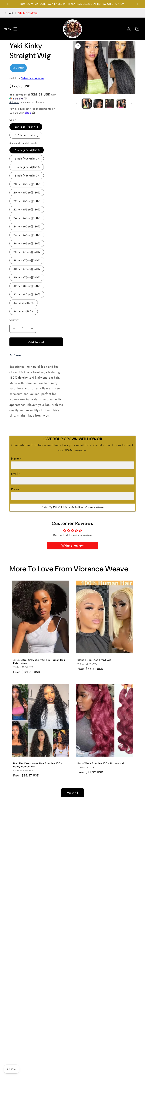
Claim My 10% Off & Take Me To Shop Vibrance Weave (72, 507)
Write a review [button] (72, 545)
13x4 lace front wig (25, 127)
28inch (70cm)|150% (26, 252)
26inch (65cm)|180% (26, 243)
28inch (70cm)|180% (26, 260)
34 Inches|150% (23, 303)
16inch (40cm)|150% (26, 150)
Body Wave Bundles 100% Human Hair (101, 763)
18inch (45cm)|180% (26, 175)
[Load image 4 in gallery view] (121, 103)
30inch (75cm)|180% (26, 277)
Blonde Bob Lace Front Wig (94, 660)
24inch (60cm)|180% (26, 226)
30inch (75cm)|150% (26, 269)
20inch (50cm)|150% (26, 184)
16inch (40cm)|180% (26, 158)
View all (72, 793)
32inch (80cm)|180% (26, 294)
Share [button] (17, 355)
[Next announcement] (137, 4)
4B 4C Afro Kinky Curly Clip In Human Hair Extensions (39, 662)
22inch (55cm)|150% (26, 201)
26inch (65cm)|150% (26, 235)
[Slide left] (76, 103)
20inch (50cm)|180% (26, 192)
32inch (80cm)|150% (26, 286)
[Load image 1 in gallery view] (86, 103)
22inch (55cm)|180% (26, 209)
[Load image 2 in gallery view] (98, 103)
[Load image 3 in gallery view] (109, 103)
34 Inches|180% (23, 311)
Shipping (14, 102)
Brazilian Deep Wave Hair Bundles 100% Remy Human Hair (37, 765)
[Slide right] (131, 103)
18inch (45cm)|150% (26, 167)
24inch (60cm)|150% (26, 218)
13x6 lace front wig (25, 135)
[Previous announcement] (7, 4)
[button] (8, 29)
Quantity (14, 320)
